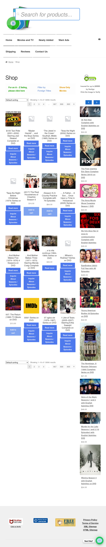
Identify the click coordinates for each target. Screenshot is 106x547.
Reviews (25, 51)
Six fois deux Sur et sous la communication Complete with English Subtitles (89, 236)
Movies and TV (25, 40)
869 (68, 104)
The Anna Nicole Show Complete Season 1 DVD (88, 203)
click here (20, 90)
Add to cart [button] (31, 211)
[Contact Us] (99, 540)
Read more (13, 148)
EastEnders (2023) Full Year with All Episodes (89, 268)
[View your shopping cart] (90, 37)
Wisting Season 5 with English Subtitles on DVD (89, 480)
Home (9, 40)
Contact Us (41, 51)
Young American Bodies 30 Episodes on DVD (90, 313)
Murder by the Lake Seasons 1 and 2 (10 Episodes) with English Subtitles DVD (90, 432)
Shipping (11, 51)
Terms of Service (90, 523)
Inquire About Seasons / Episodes (13, 158)
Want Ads (64, 40)
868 (61, 104)
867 (54, 104)
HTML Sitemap (90, 529)
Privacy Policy (90, 519)
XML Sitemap (90, 526)
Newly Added (46, 40)
